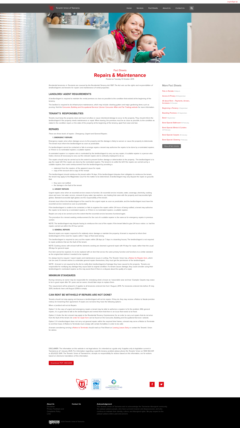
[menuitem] (232, 2)
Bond (168, 118)
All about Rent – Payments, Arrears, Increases (176, 102)
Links (49, 414)
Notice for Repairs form (138, 258)
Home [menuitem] (129, 8)
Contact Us (76, 404)
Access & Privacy (174, 96)
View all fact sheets (171, 146)
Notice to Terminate (80, 328)
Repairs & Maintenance (120, 75)
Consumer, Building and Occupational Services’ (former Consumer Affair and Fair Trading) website (100, 107)
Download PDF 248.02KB (61, 363)
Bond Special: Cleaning (174, 140)
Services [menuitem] (140, 8)
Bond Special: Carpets (174, 135)
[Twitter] (161, 384)
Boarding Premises (174, 113)
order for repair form (81, 318)
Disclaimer (51, 406)
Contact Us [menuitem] (180, 8)
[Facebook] (152, 384)
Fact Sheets (120, 70)
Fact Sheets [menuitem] (153, 8)
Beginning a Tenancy (175, 108)
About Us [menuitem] (166, 8)
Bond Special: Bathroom (175, 123)
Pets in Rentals (171, 91)
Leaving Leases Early (121, 328)
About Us (50, 404)
